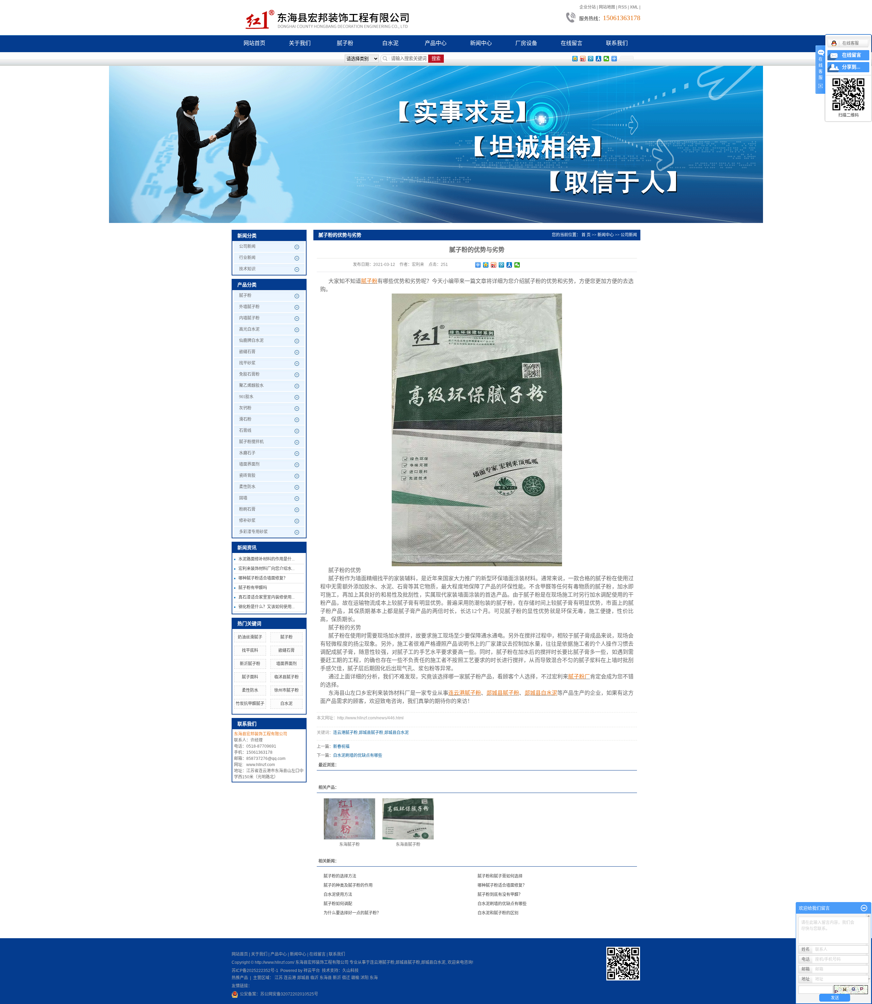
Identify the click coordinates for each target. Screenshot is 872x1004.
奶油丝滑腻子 (250, 637)
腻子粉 (345, 43)
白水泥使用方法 (338, 894)
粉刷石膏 (247, 509)
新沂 (337, 977)
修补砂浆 (247, 520)
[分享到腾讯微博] (591, 58)
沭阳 (364, 977)
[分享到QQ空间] (575, 58)
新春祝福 (341, 746)
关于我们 (300, 43)
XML (634, 7)
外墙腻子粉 (249, 306)
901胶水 (246, 396)
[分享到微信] (606, 58)
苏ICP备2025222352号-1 (255, 970)
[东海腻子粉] (349, 819)
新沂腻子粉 (250, 663)
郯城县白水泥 (396, 732)
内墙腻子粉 (249, 318)
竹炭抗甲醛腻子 (250, 703)
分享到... (851, 67)
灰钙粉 (245, 408)
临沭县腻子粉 (286, 677)
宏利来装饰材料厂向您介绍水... (266, 568)
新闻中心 (481, 43)
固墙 (243, 498)
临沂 (314, 977)
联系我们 (617, 43)
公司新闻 (247, 246)
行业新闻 (247, 257)
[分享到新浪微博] (583, 58)
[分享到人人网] (599, 58)
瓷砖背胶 (247, 475)
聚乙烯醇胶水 (251, 385)
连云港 (290, 977)
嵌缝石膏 (247, 351)
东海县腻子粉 (408, 844)
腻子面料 (250, 677)
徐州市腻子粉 (286, 690)
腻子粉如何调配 (338, 903)
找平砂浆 (247, 363)
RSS (622, 7)
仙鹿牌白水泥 (251, 340)
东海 (374, 977)
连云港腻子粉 (345, 732)
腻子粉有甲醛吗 (252, 587)
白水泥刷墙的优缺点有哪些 (357, 755)
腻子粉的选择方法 (340, 876)
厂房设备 (526, 43)
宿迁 (346, 977)
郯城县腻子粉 (371, 732)
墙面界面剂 (249, 464)
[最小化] (864, 908)
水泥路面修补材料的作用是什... (266, 559)
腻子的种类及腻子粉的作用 (348, 885)
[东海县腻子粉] (408, 819)
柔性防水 (247, 486)
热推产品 (240, 977)
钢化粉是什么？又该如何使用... (266, 606)
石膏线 (245, 430)
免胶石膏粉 (249, 374)
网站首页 (254, 43)
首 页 (586, 235)
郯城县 (303, 977)
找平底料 (250, 650)
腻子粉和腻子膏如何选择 (500, 876)
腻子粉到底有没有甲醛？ (500, 894)
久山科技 (350, 970)
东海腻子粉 (349, 844)
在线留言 (571, 43)
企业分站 (587, 7)
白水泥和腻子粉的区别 (498, 913)
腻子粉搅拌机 (251, 441)
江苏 (279, 977)
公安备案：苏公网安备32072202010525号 (279, 994)
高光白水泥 (249, 329)
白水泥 (390, 43)
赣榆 (355, 977)
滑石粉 (245, 419)
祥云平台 (311, 970)
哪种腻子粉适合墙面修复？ (262, 578)
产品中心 (436, 43)
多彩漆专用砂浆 (253, 531)
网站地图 (607, 7)
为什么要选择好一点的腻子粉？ (352, 913)
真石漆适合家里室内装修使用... (266, 597)
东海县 (326, 977)
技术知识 (247, 269)
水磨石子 (247, 453)
